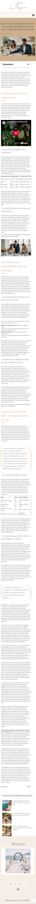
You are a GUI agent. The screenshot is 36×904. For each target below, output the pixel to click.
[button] (33, 15)
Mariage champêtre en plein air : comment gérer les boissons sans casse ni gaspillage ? (22, 827)
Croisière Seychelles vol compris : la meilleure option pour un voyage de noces (21, 802)
